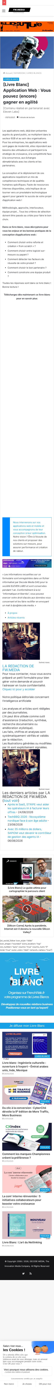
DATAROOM (19, 73)
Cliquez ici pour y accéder (18, 689)
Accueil (8, 73)
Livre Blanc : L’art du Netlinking (22, 1242)
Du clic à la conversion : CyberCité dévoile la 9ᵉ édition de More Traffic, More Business (25, 1111)
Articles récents (16, 617)
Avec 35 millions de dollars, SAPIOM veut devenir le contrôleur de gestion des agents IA (29, 833)
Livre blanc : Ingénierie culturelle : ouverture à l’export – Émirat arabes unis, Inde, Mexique (25, 1066)
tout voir (11, 800)
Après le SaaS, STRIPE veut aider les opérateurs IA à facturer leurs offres (28, 808)
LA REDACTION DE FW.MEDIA (18, 668)
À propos (12, 613)
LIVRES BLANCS (34, 73)
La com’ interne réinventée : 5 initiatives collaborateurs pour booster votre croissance (21, 1200)
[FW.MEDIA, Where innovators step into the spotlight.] (20, 10)
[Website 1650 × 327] (27, 26)
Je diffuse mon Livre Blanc (27, 1025)
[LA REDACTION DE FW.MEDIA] (21, 659)
